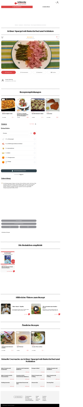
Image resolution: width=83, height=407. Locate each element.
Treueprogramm (28, 396)
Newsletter (27, 397)
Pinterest (44, 397)
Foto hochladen (19, 220)
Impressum (38, 399)
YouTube (44, 399)
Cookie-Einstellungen (29, 400)
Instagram (44, 400)
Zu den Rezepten (17, 6)
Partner (37, 400)
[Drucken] (27, 227)
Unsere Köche (46, 6)
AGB (37, 397)
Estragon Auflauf (35, 368)
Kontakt (37, 396)
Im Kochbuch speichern (18, 223)
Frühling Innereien (5, 382)
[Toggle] (57, 2)
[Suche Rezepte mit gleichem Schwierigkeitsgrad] (58, 37)
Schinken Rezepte (6, 232)
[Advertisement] (30, 283)
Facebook (44, 396)
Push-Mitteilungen (28, 399)
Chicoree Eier (35, 382)
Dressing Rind (50, 382)
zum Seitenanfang (18, 396)
